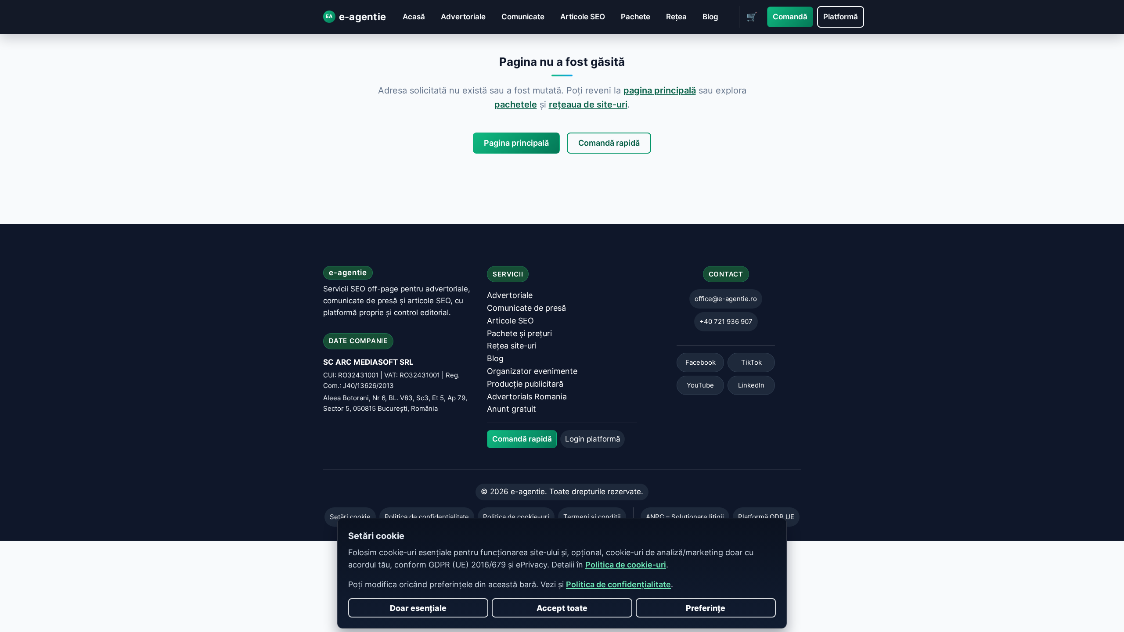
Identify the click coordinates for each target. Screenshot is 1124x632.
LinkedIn (751, 385)
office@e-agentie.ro (726, 299)
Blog (710, 16)
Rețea (676, 16)
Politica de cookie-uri (625, 564)
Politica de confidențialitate (618, 584)
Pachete (635, 16)
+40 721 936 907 (726, 322)
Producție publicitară (525, 383)
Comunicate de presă (526, 307)
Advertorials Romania (527, 396)
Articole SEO (582, 16)
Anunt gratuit (511, 409)
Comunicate (522, 16)
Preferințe (705, 608)
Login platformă (592, 438)
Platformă (840, 16)
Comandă (790, 16)
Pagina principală (516, 142)
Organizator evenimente (532, 371)
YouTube (700, 385)
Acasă (414, 16)
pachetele (515, 104)
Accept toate (562, 608)
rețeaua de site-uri (588, 104)
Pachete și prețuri (519, 333)
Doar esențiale (418, 608)
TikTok (751, 363)
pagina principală (659, 90)
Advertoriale (463, 16)
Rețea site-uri (512, 346)
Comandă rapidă (609, 142)
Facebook (700, 363)
